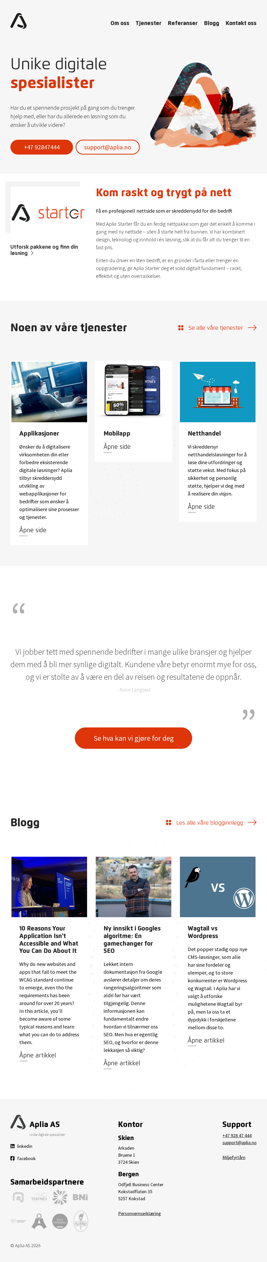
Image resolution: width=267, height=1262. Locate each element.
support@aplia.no (239, 1142)
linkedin (24, 1146)
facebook (26, 1158)
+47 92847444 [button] (42, 147)
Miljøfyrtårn (233, 1157)
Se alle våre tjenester (216, 328)
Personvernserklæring (139, 1213)
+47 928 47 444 (237, 1135)
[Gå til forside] (18, 21)
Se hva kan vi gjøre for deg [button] (134, 738)
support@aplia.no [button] (107, 147)
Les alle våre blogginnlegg (209, 823)
